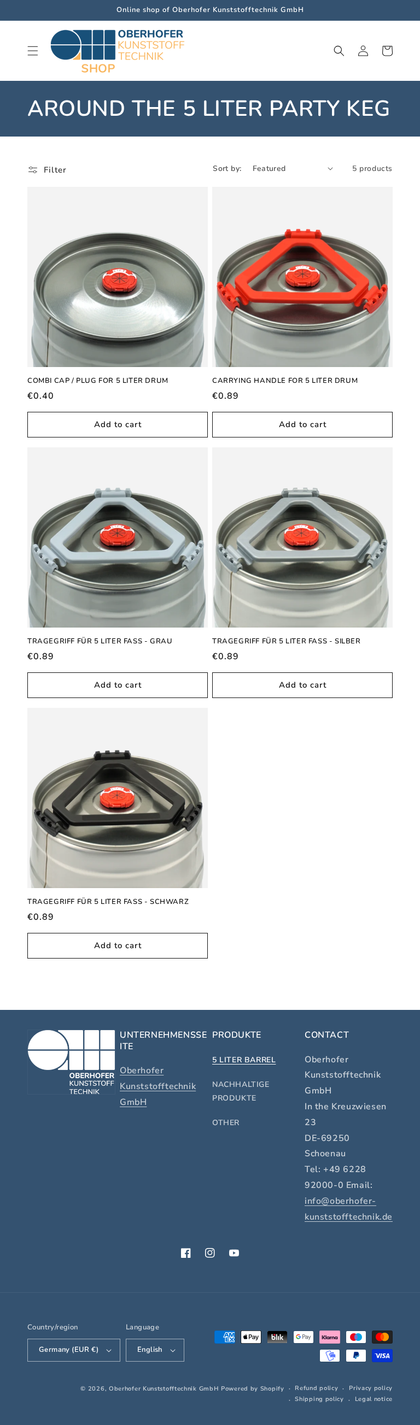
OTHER (226, 1122)
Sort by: (227, 168)
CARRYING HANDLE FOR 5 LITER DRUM (285, 381)
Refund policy (316, 1388)
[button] (33, 51)
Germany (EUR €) (68, 1350)
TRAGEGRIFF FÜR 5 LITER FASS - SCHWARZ (108, 902)
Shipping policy (319, 1399)
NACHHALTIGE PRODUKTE (241, 1091)
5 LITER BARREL (244, 1060)
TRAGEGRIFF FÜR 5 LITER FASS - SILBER (286, 641)
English (149, 1350)
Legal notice (374, 1399)
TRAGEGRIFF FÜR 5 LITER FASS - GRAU (99, 641)
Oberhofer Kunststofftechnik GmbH (158, 1086)
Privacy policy (371, 1388)
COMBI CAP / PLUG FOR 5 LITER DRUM (97, 381)
